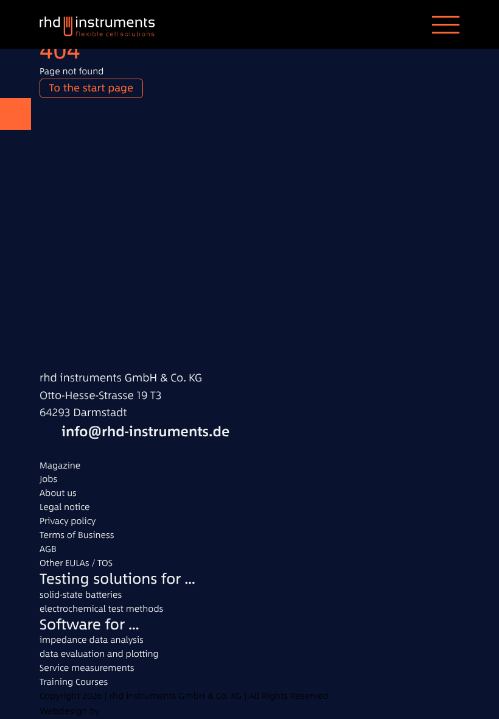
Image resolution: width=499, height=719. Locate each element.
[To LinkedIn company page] (48, 449)
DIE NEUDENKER (141, 710)
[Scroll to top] (15, 113)
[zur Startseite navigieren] (106, 24)
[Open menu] (445, 25)
